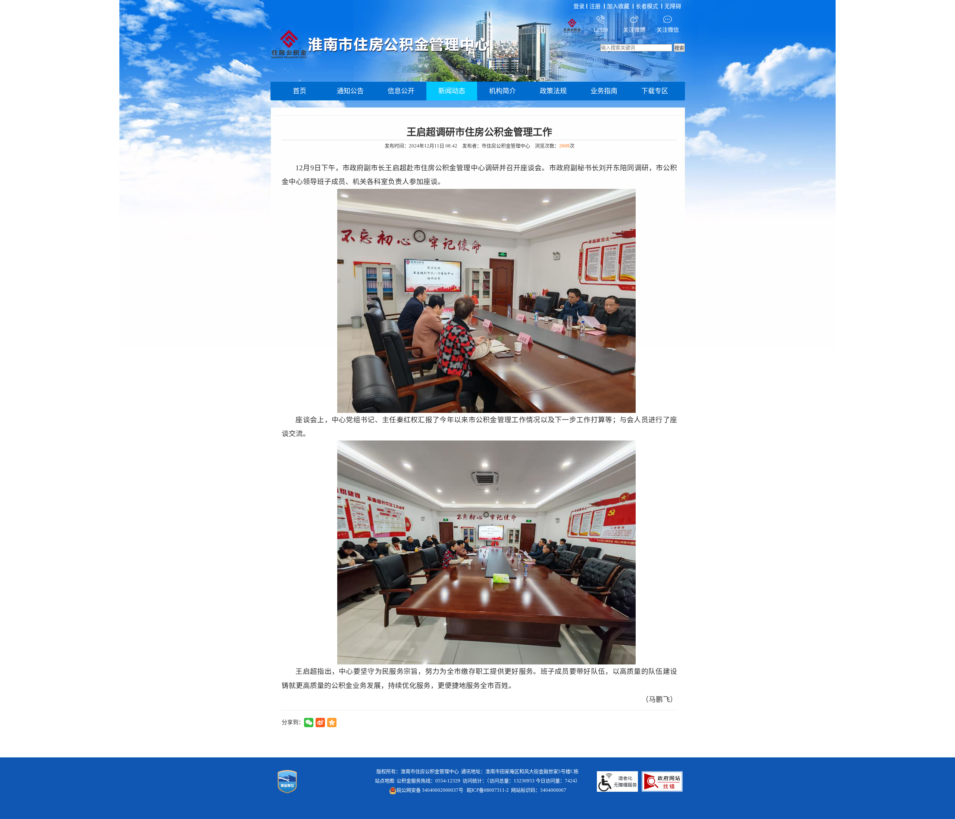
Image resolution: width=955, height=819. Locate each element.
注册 (595, 6)
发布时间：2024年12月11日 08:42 (421, 146)
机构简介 (502, 91)
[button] (648, 6)
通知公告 (350, 91)
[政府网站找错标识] (662, 781)
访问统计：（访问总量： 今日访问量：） (521, 781)
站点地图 (384, 781)
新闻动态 (451, 91)
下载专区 (654, 91)
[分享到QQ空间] (331, 722)
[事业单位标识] (287, 781)
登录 (579, 6)
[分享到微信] (308, 722)
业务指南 (604, 91)
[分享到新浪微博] (320, 722)
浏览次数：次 (554, 146)
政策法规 (553, 91)
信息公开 (401, 91)
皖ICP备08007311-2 (488, 790)
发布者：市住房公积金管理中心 (496, 146)
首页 (299, 91)
